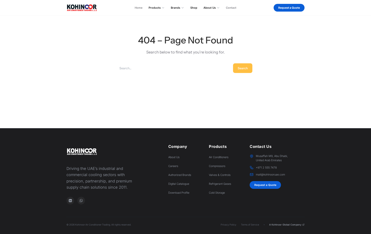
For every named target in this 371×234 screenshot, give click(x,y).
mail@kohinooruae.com (270, 174)
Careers (173, 166)
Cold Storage (217, 192)
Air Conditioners (218, 157)
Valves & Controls (220, 174)
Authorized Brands (179, 174)
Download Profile (178, 192)
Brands (175, 7)
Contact (231, 7)
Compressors (217, 166)
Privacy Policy (228, 224)
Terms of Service (250, 224)
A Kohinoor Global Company (285, 224)
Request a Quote (289, 7)
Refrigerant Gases (220, 183)
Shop (193, 7)
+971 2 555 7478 (266, 167)
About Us (209, 7)
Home (138, 7)
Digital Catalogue (178, 183)
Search (243, 68)
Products (155, 7)
